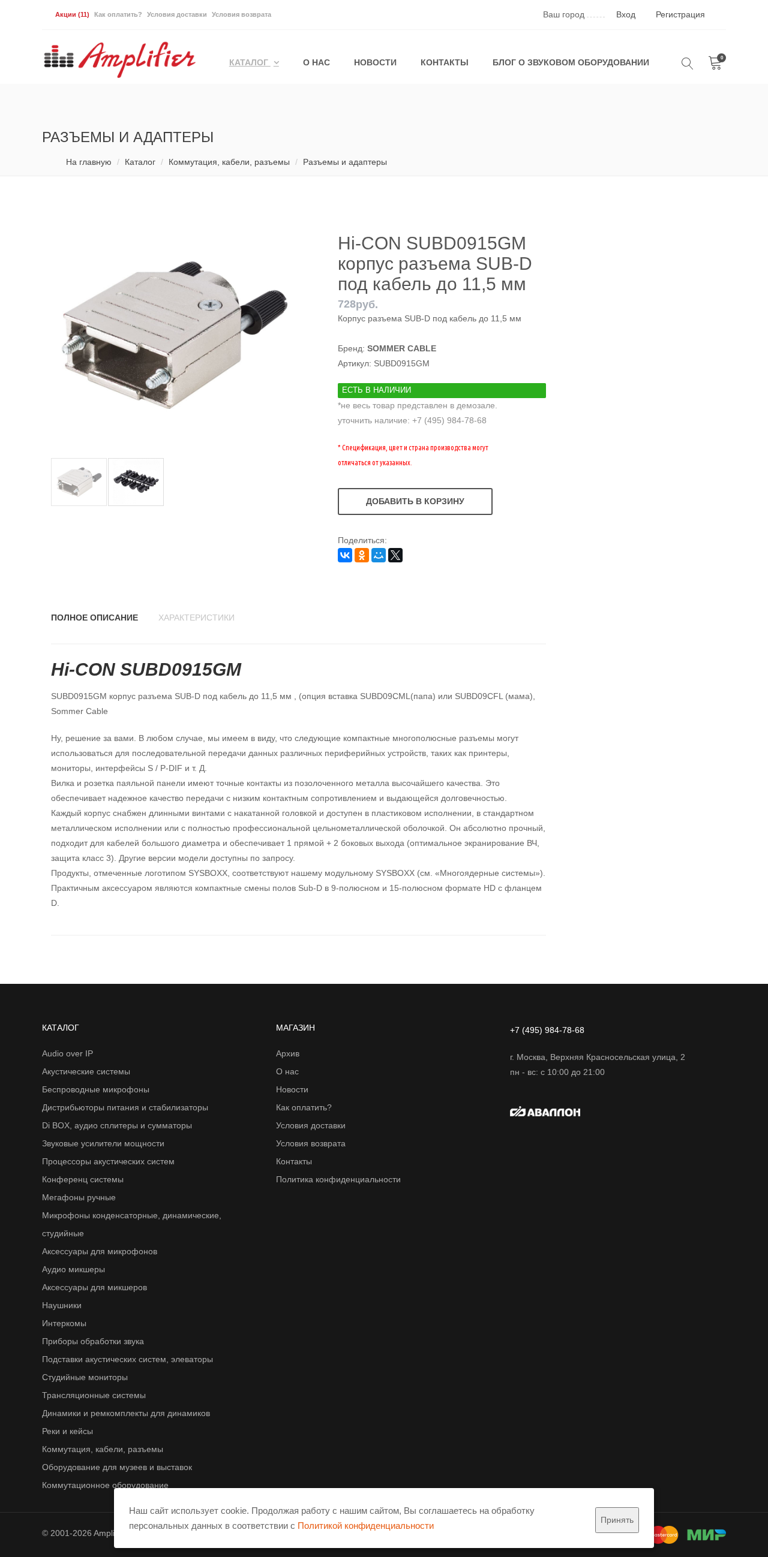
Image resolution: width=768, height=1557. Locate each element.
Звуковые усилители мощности (103, 1143)
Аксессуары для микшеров (94, 1287)
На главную (89, 162)
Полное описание (94, 617)
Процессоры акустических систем (108, 1161)
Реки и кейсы (67, 1431)
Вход (625, 14)
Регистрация (680, 14)
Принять (617, 1520)
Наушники (62, 1305)
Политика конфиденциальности (338, 1179)
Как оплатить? (118, 14)
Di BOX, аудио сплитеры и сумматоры (117, 1125)
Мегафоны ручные (79, 1197)
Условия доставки (177, 14)
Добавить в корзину (415, 501)
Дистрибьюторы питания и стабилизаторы (125, 1107)
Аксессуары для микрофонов (99, 1251)
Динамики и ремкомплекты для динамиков (126, 1413)
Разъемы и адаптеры (345, 162)
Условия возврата (241, 14)
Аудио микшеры (73, 1269)
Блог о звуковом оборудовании (571, 62)
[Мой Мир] (378, 555)
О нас (316, 62)
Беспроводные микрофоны (95, 1089)
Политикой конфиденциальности (366, 1525)
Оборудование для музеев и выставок (117, 1467)
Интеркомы (64, 1323)
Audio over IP (67, 1053)
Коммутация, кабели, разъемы (229, 162)
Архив (287, 1053)
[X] (395, 555)
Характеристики (196, 617)
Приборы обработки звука (93, 1341)
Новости (375, 62)
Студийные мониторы (85, 1377)
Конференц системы (83, 1179)
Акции (72, 14)
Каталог (250, 62)
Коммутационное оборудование (105, 1485)
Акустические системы (86, 1071)
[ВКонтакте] (345, 555)
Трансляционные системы (94, 1395)
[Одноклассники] (362, 555)
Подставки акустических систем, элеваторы (127, 1359)
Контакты (445, 62)
